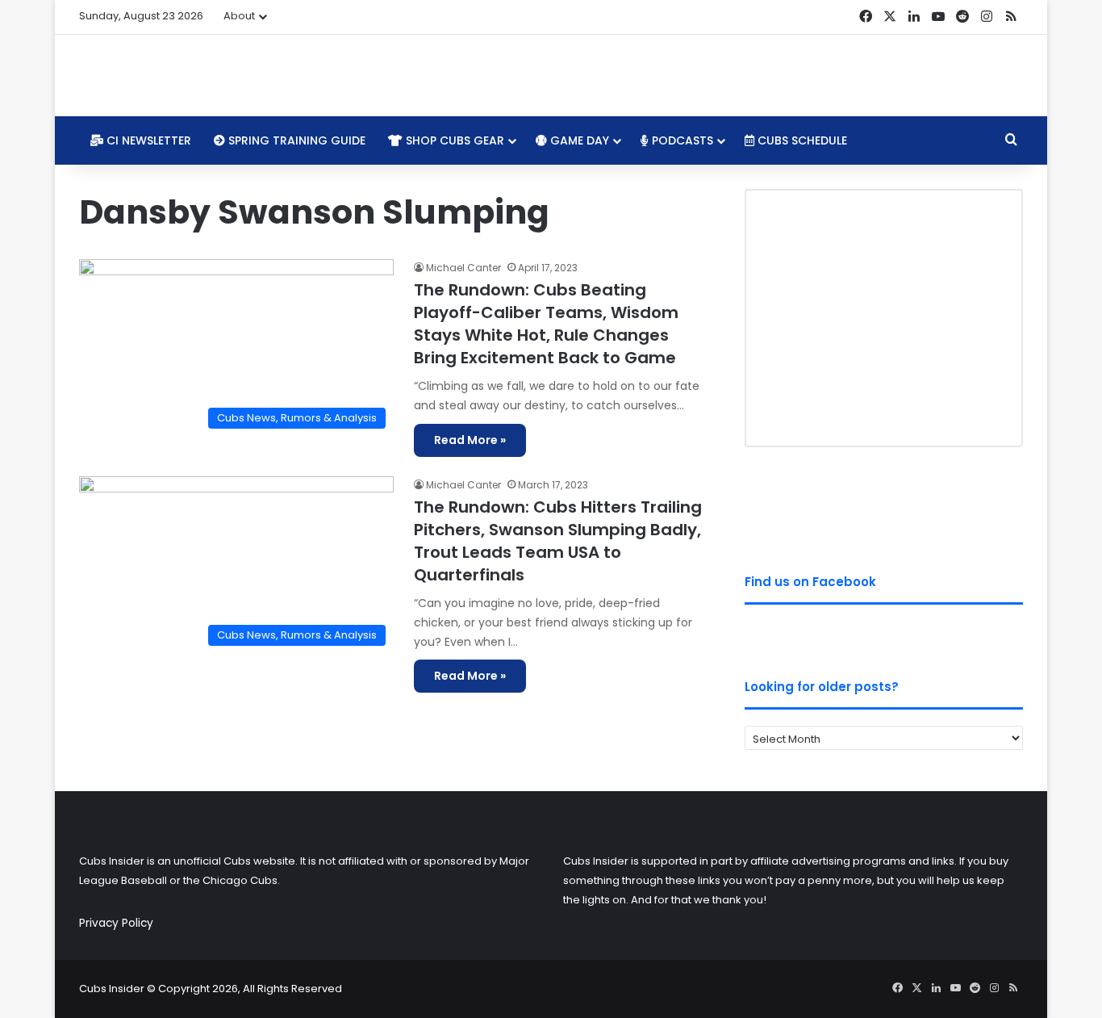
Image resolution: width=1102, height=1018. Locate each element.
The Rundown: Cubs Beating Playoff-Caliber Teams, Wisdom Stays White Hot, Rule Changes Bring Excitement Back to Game (546, 324)
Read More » (470, 440)
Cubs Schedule (800, 140)
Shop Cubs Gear (453, 140)
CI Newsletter (147, 140)
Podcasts (681, 140)
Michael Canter (463, 267)
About (239, 15)
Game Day (578, 140)
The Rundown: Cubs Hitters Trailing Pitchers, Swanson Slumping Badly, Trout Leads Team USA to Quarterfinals (558, 541)
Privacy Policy (116, 923)
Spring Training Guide (295, 140)
